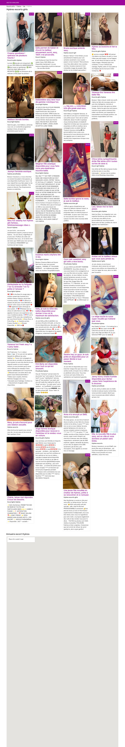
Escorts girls (11, 6)
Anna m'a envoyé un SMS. (75, 414)
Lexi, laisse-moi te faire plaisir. (102, 207)
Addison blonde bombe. (18, 119)
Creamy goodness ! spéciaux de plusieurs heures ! (17, 55)
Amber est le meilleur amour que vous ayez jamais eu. (104, 257)
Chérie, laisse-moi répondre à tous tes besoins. (20, 498)
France (19, 6)
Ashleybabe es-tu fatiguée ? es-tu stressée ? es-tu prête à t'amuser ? (19, 286)
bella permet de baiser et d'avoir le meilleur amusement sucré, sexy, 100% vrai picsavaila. (47, 51)
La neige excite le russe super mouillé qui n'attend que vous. (103, 318)
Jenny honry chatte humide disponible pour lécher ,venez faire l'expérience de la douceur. (104, 380)
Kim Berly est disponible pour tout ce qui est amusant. (47, 366)
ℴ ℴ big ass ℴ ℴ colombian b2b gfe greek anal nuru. (75, 107)
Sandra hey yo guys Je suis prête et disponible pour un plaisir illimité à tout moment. (76, 357)
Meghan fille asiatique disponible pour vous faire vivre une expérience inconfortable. (47, 167)
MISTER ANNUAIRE (13, 2)
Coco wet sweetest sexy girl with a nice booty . (75, 260)
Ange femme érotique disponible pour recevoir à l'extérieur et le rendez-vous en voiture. (48, 432)
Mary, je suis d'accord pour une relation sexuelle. (19, 423)
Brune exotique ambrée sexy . (74, 49)
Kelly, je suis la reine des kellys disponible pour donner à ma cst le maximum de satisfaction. (47, 312)
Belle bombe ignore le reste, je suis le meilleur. (76, 199)
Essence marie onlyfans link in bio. (48, 255)
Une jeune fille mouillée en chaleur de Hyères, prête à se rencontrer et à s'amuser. (76, 492)
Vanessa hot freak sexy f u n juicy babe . (19, 345)
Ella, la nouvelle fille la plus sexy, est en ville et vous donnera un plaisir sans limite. (104, 437)
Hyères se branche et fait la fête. (104, 47)
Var (24, 6)
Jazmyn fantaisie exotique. (19, 171)
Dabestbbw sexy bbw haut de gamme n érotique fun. (48, 101)
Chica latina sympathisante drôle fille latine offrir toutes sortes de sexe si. (104, 161)
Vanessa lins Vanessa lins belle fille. (103, 93)
